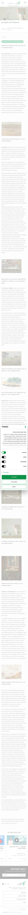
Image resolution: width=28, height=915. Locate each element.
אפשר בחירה (14, 481)
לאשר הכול (14, 477)
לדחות (14, 486)
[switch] (4, 457)
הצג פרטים (6, 472)
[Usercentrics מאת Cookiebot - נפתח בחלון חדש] (8, 427)
